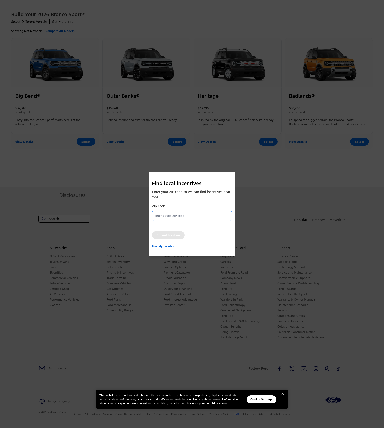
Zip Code (159, 206)
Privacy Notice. (220, 403)
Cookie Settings (261, 399)
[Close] (282, 397)
